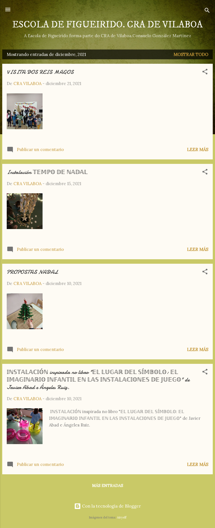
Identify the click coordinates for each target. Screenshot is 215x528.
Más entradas (107, 485)
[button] (205, 72)
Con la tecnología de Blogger (111, 506)
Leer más (197, 149)
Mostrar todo (191, 54)
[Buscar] (207, 11)
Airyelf (121, 517)
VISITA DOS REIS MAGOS (40, 72)
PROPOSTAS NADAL (32, 272)
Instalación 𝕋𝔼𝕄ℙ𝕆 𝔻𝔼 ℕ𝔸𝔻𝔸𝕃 (47, 172)
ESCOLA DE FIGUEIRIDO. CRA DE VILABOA (107, 24)
